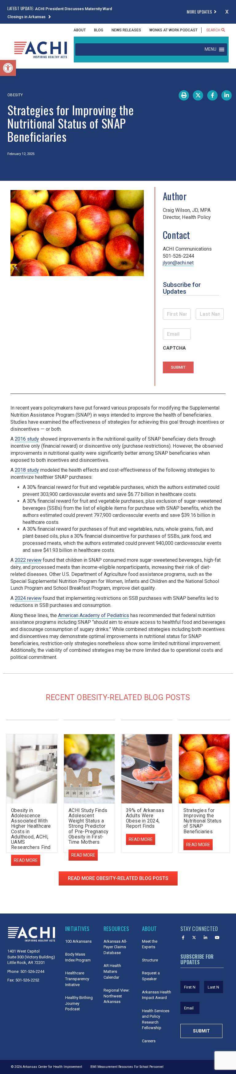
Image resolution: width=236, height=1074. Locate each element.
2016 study (27, 439)
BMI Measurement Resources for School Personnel (126, 1067)
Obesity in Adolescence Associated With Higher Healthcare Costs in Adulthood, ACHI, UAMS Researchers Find (31, 829)
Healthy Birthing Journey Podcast (79, 1003)
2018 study (27, 470)
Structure (150, 960)
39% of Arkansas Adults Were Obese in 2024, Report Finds (145, 818)
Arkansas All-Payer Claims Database (115, 947)
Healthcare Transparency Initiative (77, 979)
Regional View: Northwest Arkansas (117, 996)
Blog (98, 30)
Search (213, 30)
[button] (8, 68)
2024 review (28, 598)
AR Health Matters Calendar (112, 971)
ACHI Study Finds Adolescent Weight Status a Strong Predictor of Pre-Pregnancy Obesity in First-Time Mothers (88, 826)
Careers (148, 1041)
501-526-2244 (32, 971)
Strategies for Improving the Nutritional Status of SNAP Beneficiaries (202, 821)
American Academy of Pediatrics (93, 615)
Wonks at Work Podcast (173, 30)
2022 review (28, 560)
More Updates (199, 12)
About (79, 30)
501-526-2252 (27, 980)
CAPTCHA (174, 348)
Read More (83, 855)
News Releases (126, 30)
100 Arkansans (78, 941)
